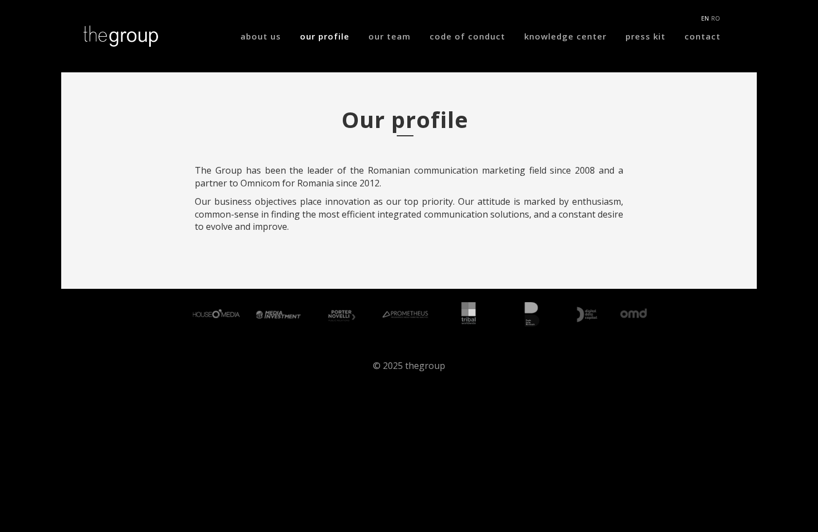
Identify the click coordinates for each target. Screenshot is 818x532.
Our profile (324, 36)
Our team (389, 36)
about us (260, 36)
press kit (645, 36)
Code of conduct (467, 36)
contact (702, 36)
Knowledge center (565, 36)
